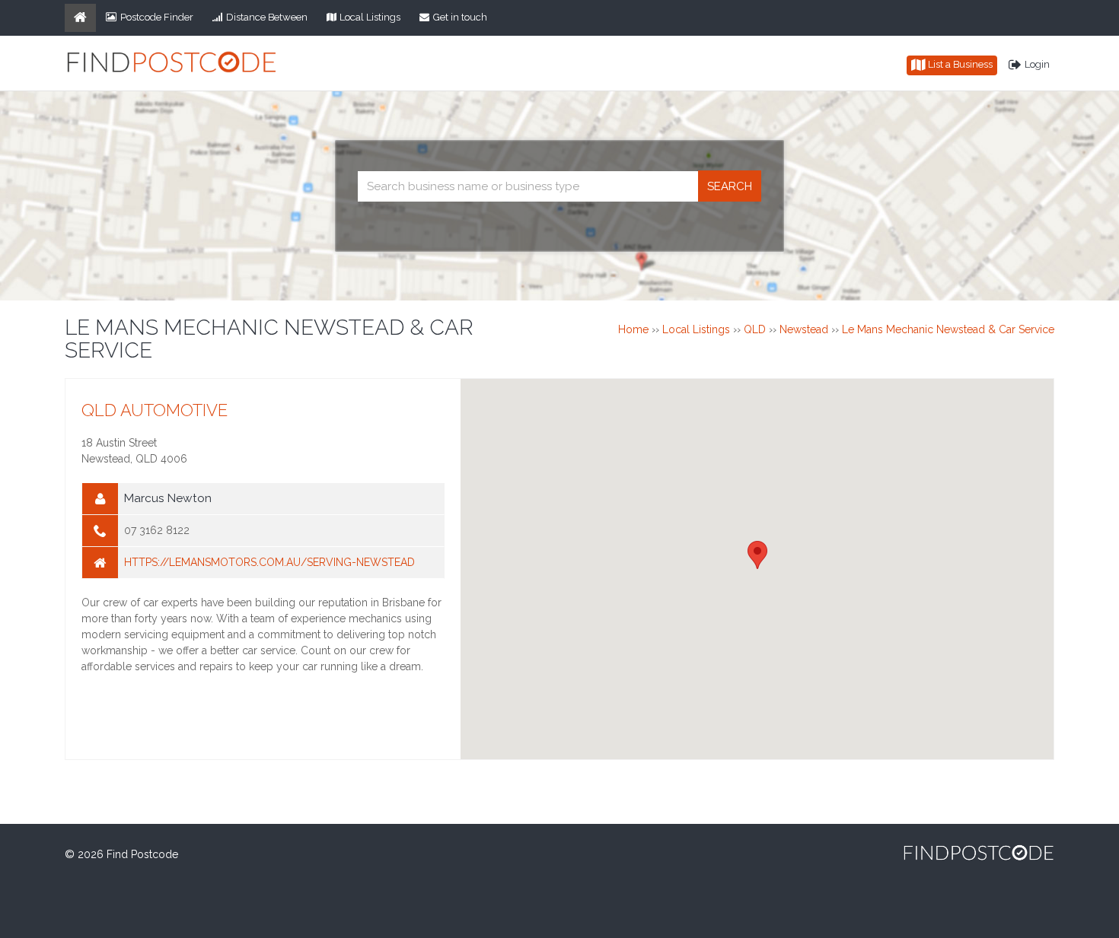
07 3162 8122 (157, 530)
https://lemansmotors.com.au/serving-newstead (269, 562)
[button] (757, 555)
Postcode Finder (156, 17)
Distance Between (267, 17)
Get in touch (460, 17)
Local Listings (370, 17)
